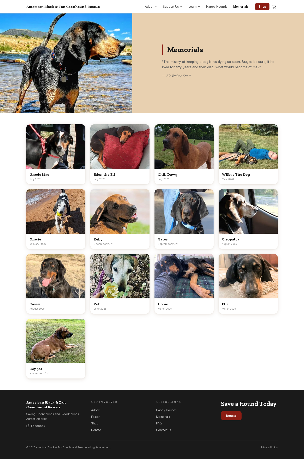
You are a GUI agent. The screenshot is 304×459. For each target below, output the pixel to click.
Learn (192, 6)
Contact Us (163, 430)
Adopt (149, 6)
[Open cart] (274, 6)
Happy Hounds (216, 6)
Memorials (241, 6)
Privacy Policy (269, 447)
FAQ (159, 423)
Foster (95, 416)
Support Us (171, 6)
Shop (262, 6)
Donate (96, 430)
